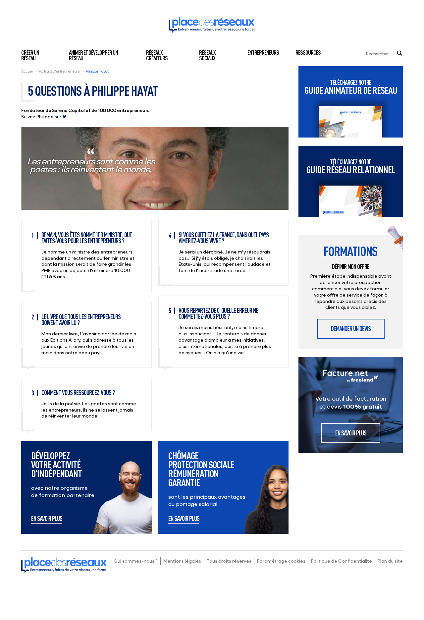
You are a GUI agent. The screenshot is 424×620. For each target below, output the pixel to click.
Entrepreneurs (263, 52)
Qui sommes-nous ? (136, 561)
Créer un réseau (30, 55)
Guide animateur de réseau (350, 87)
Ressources (308, 52)
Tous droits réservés (229, 561)
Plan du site (390, 561)
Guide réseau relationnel (350, 166)
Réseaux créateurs (157, 55)
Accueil (27, 71)
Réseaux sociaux (207, 55)
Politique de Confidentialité (341, 561)
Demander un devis (351, 328)
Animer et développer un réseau (93, 55)
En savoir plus (46, 519)
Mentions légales (182, 561)
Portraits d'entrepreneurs (59, 71)
